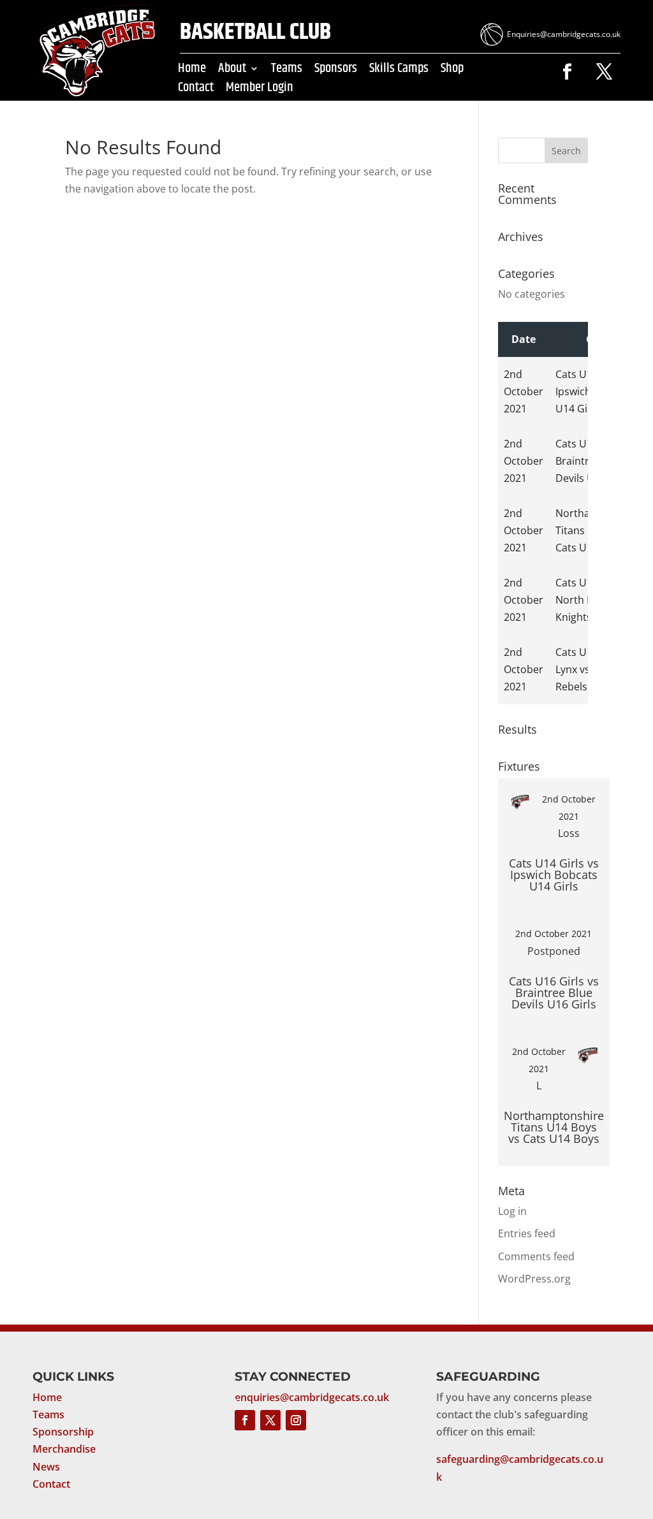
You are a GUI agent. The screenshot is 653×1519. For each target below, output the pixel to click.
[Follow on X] (604, 72)
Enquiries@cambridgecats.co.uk (563, 34)
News (46, 1467)
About (232, 71)
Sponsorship (63, 1432)
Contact (196, 90)
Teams (286, 71)
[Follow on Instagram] (296, 1420)
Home (192, 71)
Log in (512, 1211)
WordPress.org (534, 1279)
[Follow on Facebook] (567, 72)
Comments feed (536, 1256)
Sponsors (335, 71)
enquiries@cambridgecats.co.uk (312, 1397)
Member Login (259, 90)
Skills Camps (399, 71)
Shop (452, 71)
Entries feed (526, 1233)
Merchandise (64, 1449)
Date (523, 339)
